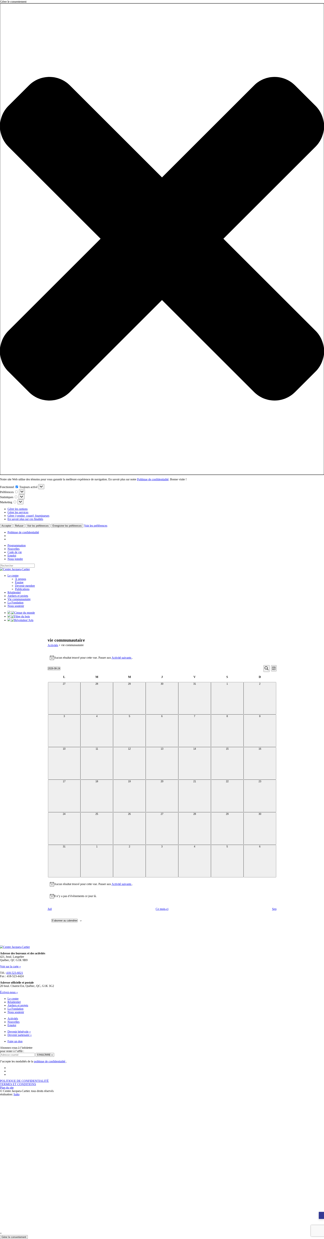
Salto (17, 1094)
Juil (50, 909)
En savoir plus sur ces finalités (25, 519)
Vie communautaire (19, 599)
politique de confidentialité (50, 1061)
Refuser (19, 525)
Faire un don (15, 1041)
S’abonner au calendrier (64, 920)
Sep (274, 909)
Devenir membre (25, 585)
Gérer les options (18, 509)
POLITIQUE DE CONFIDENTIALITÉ (24, 1080)
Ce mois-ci (162, 909)
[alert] (162, 657)
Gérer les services (18, 512)
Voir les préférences (38, 525)
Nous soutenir (16, 606)
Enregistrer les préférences (67, 525)
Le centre (13, 575)
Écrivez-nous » (9, 992)
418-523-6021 (14, 972)
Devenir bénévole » (19, 1031)
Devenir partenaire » (20, 1035)
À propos (20, 579)
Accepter (6, 525)
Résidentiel (14, 592)
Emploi (12, 555)
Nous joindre (15, 559)
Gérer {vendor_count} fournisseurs (28, 515)
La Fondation (15, 602)
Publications (22, 589)
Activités (53, 645)
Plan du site (7, 1087)
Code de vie (15, 552)
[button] (162, 239)
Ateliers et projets (18, 595)
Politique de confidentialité (153, 479)
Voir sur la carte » (10, 966)
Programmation (17, 545)
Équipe (19, 582)
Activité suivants (122, 657)
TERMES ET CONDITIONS (18, 1084)
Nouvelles (14, 548)
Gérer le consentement (14, 1237)
